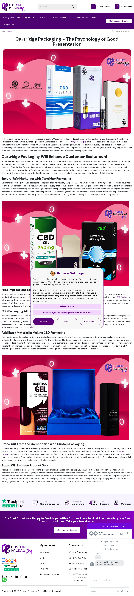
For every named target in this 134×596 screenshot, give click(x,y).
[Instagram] (12, 576)
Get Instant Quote (119, 21)
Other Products (81, 17)
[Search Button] (72, 7)
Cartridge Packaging (77, 142)
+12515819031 (126, 6)
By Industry (30, 17)
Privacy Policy (46, 568)
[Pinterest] (21, 576)
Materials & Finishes (61, 17)
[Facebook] (2, 576)
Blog (42, 557)
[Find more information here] (109, 558)
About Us (44, 552)
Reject (67, 322)
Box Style (44, 17)
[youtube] (26, 576)
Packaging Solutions (11, 17)
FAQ (42, 563)
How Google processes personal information (67, 312)
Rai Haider (8, 31)
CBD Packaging (123, 297)
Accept (43, 322)
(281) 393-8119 (79, 557)
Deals (93, 17)
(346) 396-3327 (104, 6)
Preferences (90, 322)
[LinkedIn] (16, 576)
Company (7, 24)
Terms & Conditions (49, 574)
